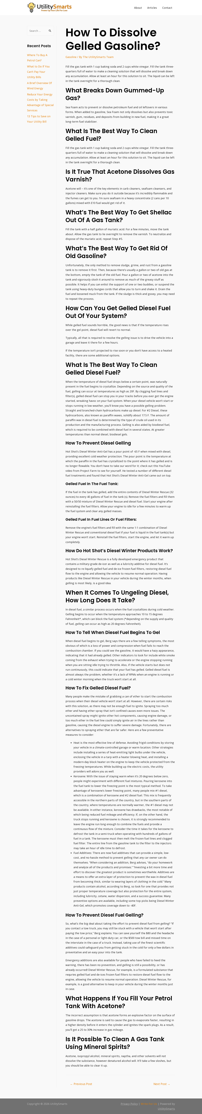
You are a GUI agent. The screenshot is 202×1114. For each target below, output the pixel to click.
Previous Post (81, 1084)
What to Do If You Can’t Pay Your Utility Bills (38, 72)
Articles (152, 7)
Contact (167, 7)
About (138, 7)
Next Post (161, 1084)
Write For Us (149, 1104)
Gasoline (71, 57)
